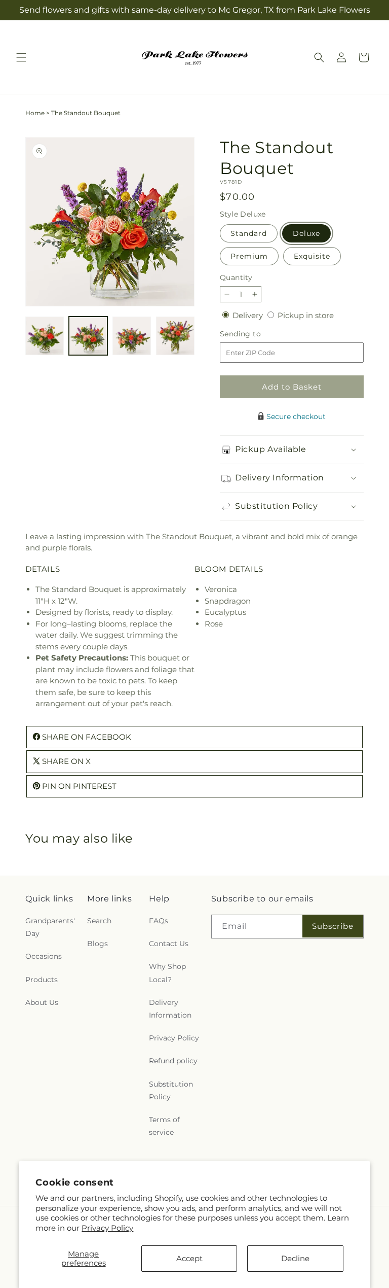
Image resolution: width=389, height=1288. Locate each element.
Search (99, 920)
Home (35, 113)
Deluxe (306, 233)
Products (41, 979)
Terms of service (164, 1126)
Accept (189, 1258)
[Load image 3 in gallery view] (131, 336)
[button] (21, 57)
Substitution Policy (171, 1090)
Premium (249, 256)
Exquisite (312, 256)
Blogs (97, 943)
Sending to (255, 334)
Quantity (236, 277)
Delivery (248, 315)
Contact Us (168, 943)
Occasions (43, 956)
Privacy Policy (107, 1228)
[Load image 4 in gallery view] (175, 336)
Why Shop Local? (167, 973)
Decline (295, 1258)
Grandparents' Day (50, 927)
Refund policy (173, 1060)
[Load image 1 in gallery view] (44, 336)
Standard (248, 233)
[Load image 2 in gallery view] (88, 336)
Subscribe (333, 926)
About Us (41, 1002)
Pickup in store (306, 315)
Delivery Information (170, 1009)
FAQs (158, 920)
